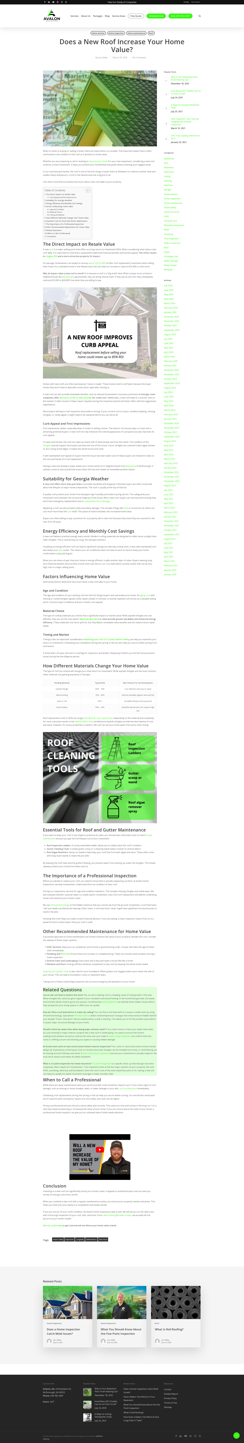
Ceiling (167, 176)
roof (51, 249)
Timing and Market (57, 215)
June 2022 (168, 494)
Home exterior (98, 33)
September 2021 (172, 534)
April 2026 (168, 299)
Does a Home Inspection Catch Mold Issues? (141, 1391)
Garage (167, 189)
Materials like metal (89, 619)
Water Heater (170, 265)
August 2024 (170, 387)
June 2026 (168, 290)
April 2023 (168, 454)
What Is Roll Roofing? (134, 1412)
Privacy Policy (170, 1398)
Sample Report (171, 1393)
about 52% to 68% (97, 263)
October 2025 (170, 325)
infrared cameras (82, 1015)
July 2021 (168, 543)
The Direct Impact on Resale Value (60, 194)
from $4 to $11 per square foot (98, 718)
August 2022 (170, 485)
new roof (103, 1239)
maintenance (91, 1239)
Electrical (168, 185)
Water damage (171, 260)
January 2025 (170, 365)
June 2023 (168, 445)
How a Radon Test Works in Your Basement (139, 1398)
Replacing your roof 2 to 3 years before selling (106, 639)
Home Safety (170, 207)
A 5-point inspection (101, 1063)
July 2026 (168, 285)
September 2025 (172, 330)
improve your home (98, 161)
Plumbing (168, 234)
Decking (168, 180)
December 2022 (171, 472)
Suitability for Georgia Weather (59, 200)
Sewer (167, 252)
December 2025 (171, 316)
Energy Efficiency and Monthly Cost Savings (64, 203)
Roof (151, 33)
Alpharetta (131, 466)
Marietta (66, 276)
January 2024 (170, 419)
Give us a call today (52, 1225)
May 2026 (168, 294)
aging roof (145, 595)
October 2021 (170, 530)
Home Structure (171, 212)
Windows (168, 269)
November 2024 (171, 374)
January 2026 (170, 312)
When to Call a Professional (58, 233)
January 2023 (170, 467)
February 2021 (171, 565)
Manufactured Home (174, 225)
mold (126, 508)
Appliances (169, 158)
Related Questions (54, 230)
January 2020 (170, 574)
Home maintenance (136, 33)
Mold (166, 229)
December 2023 (171, 423)
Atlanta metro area (84, 721)
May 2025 (168, 347)
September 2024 (172, 383)
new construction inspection (96, 1053)
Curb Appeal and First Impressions (63, 197)
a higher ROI (51, 256)
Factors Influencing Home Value (59, 206)
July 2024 (168, 392)
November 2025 (171, 321)
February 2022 (171, 512)
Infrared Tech (170, 220)
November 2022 (171, 476)
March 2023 (169, 459)
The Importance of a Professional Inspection (65, 224)
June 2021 (168, 547)
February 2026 (171, 307)
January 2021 (170, 570)
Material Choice (56, 212)
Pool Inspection (171, 238)
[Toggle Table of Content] (86, 190)
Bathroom (169, 172)
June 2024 (168, 396)
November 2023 (171, 427)
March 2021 (169, 561)
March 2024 (169, 410)
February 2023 (171, 463)
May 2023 (168, 450)
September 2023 (172, 436)
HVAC (166, 216)
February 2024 (171, 414)
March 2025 (169, 356)
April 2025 (168, 352)
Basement (169, 167)
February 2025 (171, 361)
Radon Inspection (172, 243)
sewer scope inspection (120, 1036)
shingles (47, 445)
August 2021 (170, 539)
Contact (167, 1389)
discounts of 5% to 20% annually (75, 397)
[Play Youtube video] (100, 1150)
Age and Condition (57, 209)
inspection (69, 1239)
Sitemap (168, 1407)
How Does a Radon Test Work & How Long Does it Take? (141, 1419)
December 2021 (171, 521)
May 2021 (168, 552)
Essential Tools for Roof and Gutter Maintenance (66, 221)
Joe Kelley (103, 57)
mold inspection (109, 1001)
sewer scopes (125, 1215)
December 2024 (171, 370)
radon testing (109, 1215)
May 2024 (168, 401)
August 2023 (170, 441)
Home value (58, 1239)
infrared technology (59, 905)
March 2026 (169, 303)
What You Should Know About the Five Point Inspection (142, 1406)
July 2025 (168, 339)
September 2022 (172, 481)
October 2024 (170, 379)
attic (61, 550)
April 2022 (168, 503)
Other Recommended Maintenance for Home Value (67, 227)
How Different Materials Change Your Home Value (67, 218)
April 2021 (168, 556)
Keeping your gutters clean (56, 971)
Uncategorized (171, 256)
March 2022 (169, 507)
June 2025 (168, 343)
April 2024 (168, 405)
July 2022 (168, 490)
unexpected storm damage (97, 501)
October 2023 (170, 432)
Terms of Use (170, 1402)
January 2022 (170, 516)
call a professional (128, 1088)
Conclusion (51, 236)
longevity (80, 1239)
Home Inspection (116, 33)
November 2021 (171, 525)
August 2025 (170, 334)
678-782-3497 (53, 1395)
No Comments (139, 57)
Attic (166, 163)
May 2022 (168, 499)
